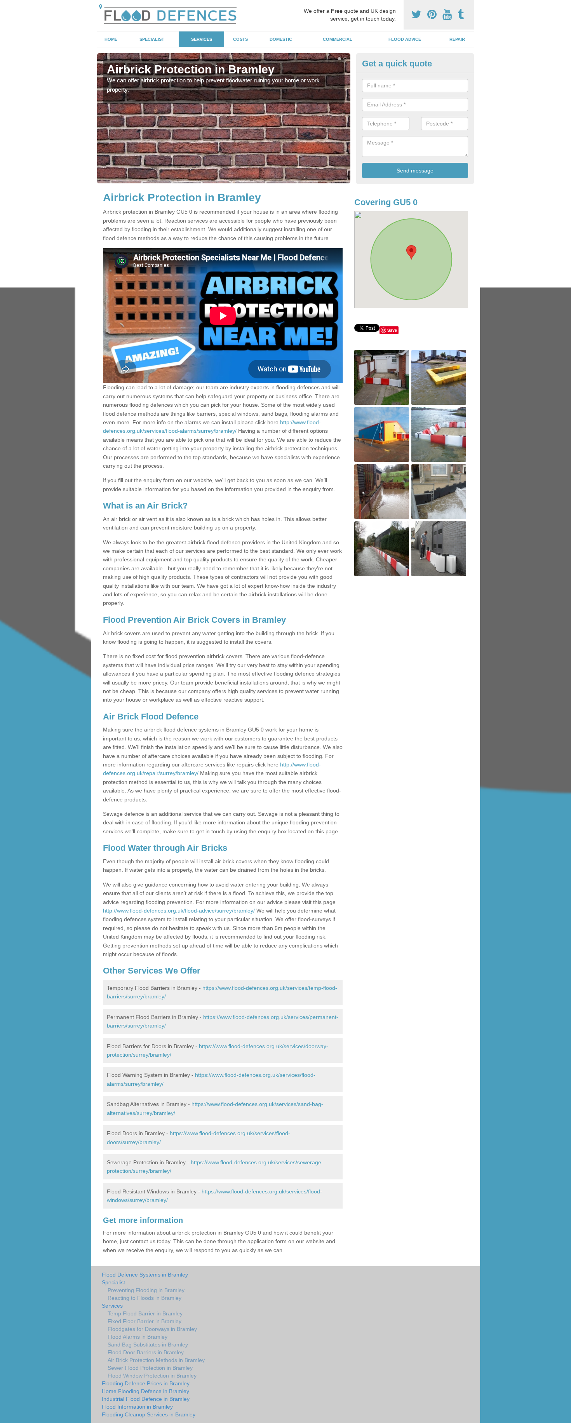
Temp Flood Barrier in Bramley (145, 1313)
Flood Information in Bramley (137, 1407)
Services (201, 39)
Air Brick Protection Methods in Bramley (156, 1360)
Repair (457, 39)
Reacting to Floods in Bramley (144, 1298)
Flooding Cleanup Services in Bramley (148, 1414)
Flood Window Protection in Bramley (152, 1375)
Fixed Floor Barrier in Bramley (144, 1321)
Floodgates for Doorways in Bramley (152, 1329)
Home (110, 39)
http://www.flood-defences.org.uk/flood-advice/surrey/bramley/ (179, 910)
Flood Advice (404, 39)
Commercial (337, 39)
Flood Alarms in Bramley (137, 1337)
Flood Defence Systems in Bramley (145, 1274)
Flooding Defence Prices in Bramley (146, 1383)
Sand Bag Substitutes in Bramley (148, 1344)
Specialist (151, 39)
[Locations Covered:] (100, 6)
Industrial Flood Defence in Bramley (146, 1399)
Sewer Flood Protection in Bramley (150, 1368)
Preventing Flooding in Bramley (146, 1290)
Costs (240, 39)
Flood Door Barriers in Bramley (146, 1352)
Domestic (281, 39)
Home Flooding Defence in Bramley (145, 1391)
